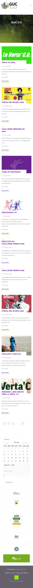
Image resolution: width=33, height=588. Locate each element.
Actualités (5, 77)
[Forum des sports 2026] (16, 95)
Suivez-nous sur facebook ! (16, 581)
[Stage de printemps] (16, 164)
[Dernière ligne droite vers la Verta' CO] (16, 385)
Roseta (16, 569)
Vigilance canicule (11, 354)
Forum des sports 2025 (13, 311)
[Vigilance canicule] (16, 345)
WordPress (23, 569)
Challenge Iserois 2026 (13, 270)
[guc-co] (9, 5)
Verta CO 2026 (8, 63)
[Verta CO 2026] (16, 55)
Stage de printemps (11, 172)
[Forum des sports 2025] (16, 303)
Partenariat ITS (9, 213)
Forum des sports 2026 (13, 102)
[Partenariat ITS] (16, 205)
